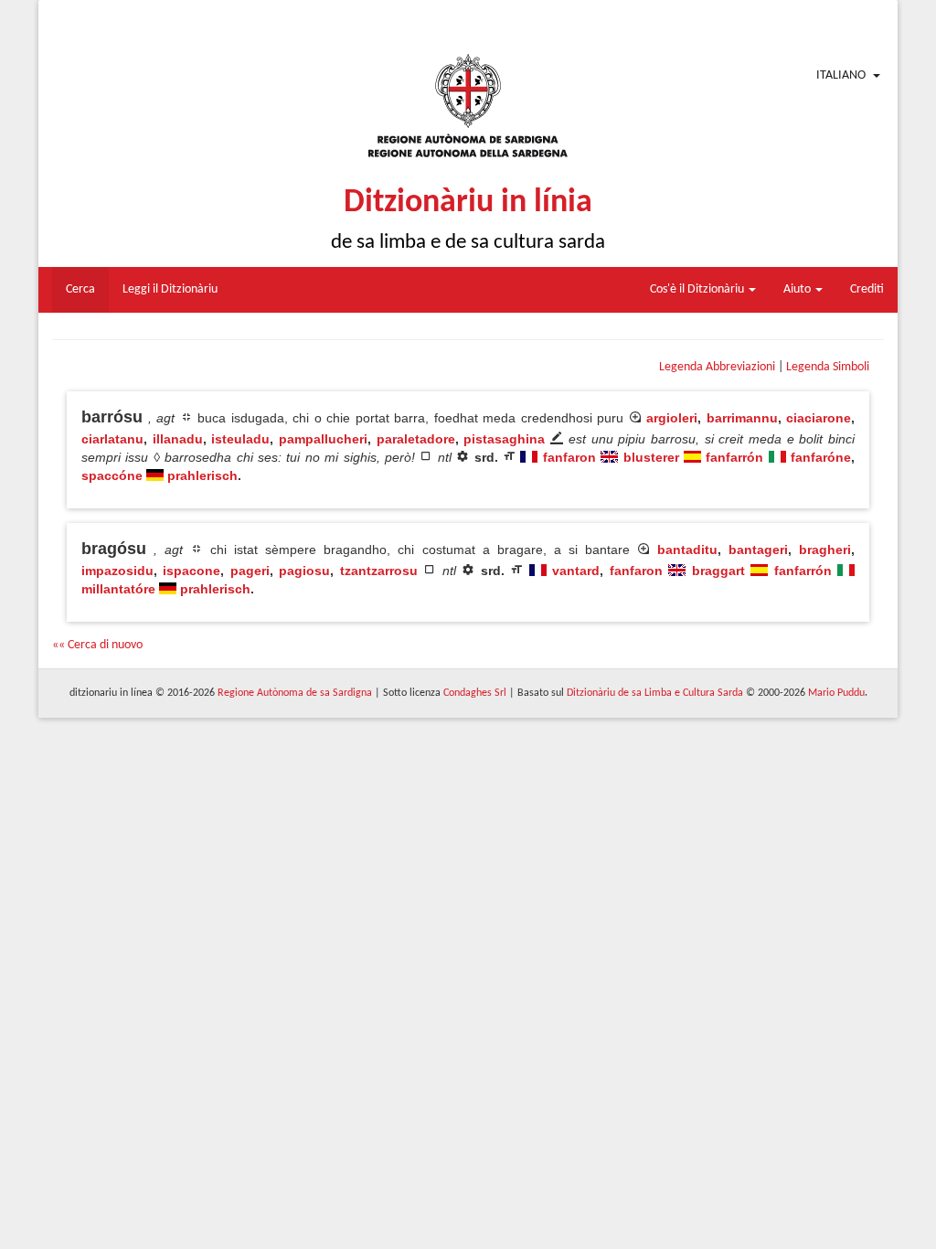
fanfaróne (821, 457)
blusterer (651, 457)
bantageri (758, 549)
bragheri (825, 549)
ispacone (191, 570)
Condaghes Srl (474, 693)
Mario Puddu (836, 693)
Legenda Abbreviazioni (717, 367)
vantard (576, 570)
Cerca (80, 289)
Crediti (867, 289)
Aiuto (798, 289)
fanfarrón (734, 457)
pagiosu (304, 570)
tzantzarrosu (379, 570)
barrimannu (742, 418)
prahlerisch (202, 475)
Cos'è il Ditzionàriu (698, 289)
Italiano (841, 75)
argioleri (671, 418)
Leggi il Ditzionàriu (170, 289)
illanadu (178, 439)
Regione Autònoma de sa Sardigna (295, 693)
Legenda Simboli (827, 367)
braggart (718, 570)
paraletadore (416, 439)
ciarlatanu (112, 439)
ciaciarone (818, 418)
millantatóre (118, 589)
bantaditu (687, 549)
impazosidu (117, 570)
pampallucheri (323, 439)
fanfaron (569, 457)
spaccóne (112, 475)
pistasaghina (504, 439)
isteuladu (240, 439)
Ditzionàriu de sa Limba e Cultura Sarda (655, 693)
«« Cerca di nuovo (97, 645)
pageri (250, 570)
